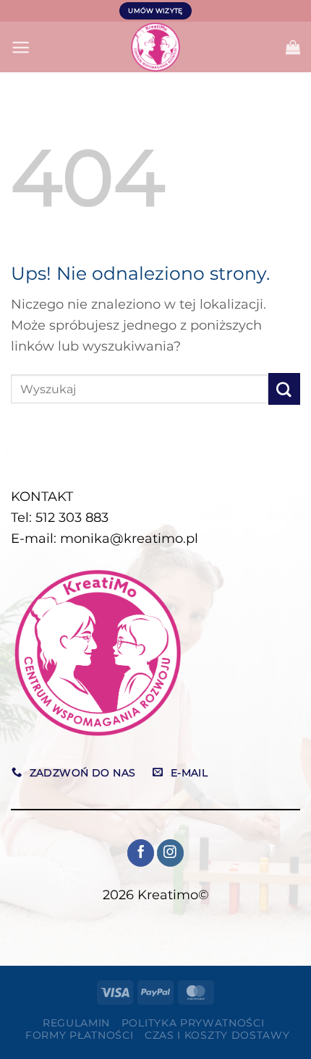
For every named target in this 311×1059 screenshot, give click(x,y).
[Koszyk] (293, 47)
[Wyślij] (284, 389)
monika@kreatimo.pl (129, 538)
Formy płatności (79, 1035)
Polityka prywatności (193, 1023)
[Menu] (20, 47)
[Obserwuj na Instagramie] (170, 852)
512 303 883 (71, 517)
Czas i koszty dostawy (217, 1035)
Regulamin (76, 1023)
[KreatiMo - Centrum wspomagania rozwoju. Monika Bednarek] (156, 47)
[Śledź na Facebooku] (140, 852)
